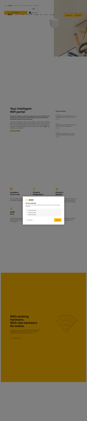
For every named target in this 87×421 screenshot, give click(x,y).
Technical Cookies (32, 210)
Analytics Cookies (32, 212)
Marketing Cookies (32, 214)
